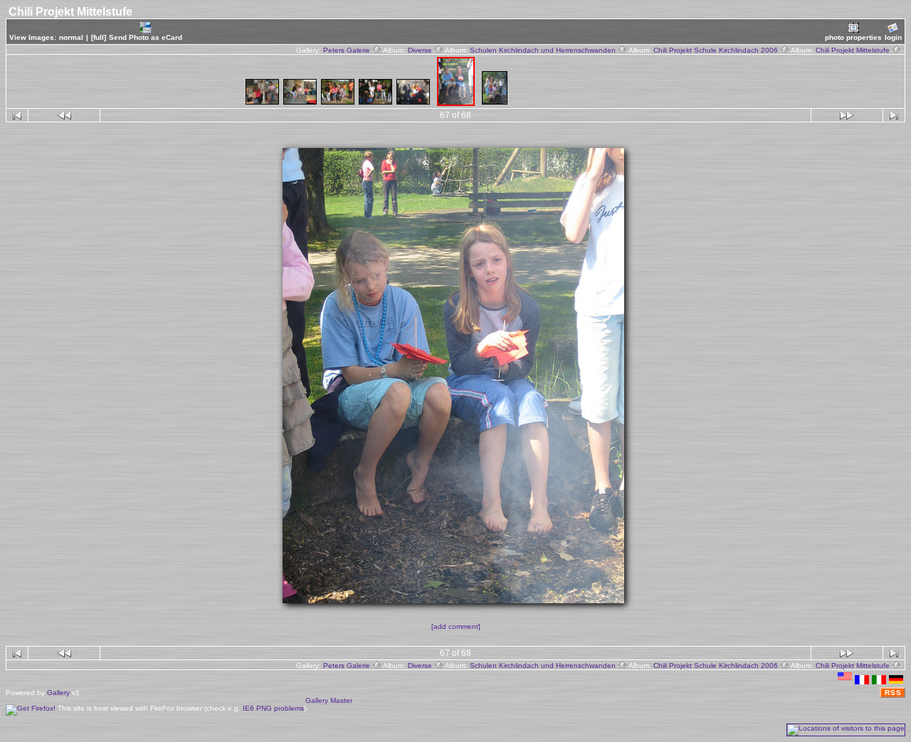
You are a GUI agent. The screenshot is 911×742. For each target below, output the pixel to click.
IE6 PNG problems (273, 708)
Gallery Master (328, 700)
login (893, 37)
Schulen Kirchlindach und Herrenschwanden (544, 50)
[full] (98, 37)
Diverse (421, 50)
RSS (893, 692)
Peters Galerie (347, 50)
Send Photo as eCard (145, 37)
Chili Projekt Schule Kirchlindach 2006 (716, 50)
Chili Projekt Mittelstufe (854, 50)
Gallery (58, 692)
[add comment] (455, 626)
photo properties (853, 37)
